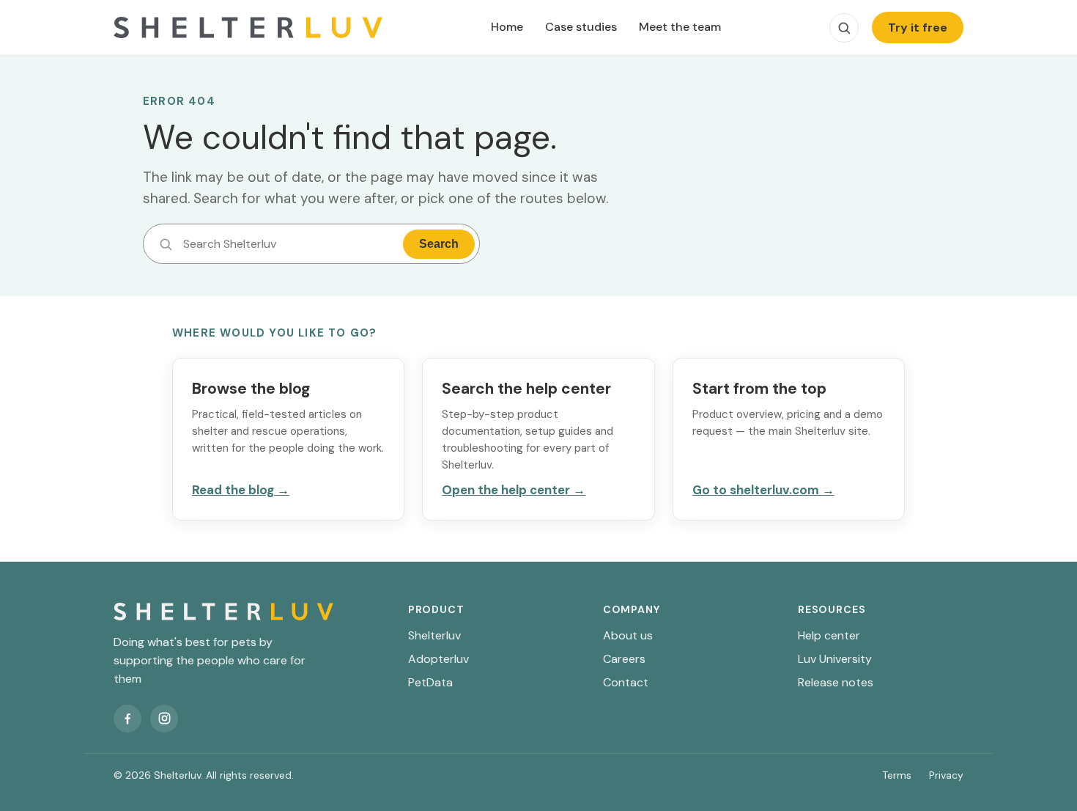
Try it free (917, 27)
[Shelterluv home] (248, 28)
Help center (829, 635)
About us (628, 635)
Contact (625, 682)
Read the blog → (240, 490)
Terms (896, 775)
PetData (430, 682)
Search (439, 244)
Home (507, 26)
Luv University (835, 659)
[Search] (844, 28)
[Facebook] (127, 719)
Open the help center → (513, 490)
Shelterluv (434, 635)
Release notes (835, 682)
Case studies (581, 26)
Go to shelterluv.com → (763, 490)
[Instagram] (164, 719)
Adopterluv (438, 659)
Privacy (946, 775)
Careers (624, 659)
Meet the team (680, 26)
